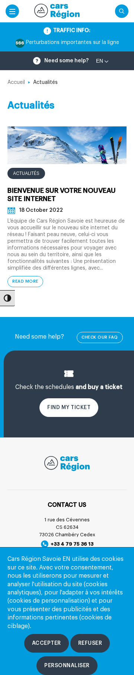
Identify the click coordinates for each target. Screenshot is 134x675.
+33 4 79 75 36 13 (70, 543)
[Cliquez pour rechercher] (121, 11)
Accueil (16, 82)
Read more (25, 281)
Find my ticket (68, 407)
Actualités (26, 173)
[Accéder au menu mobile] (12, 11)
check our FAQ (100, 337)
